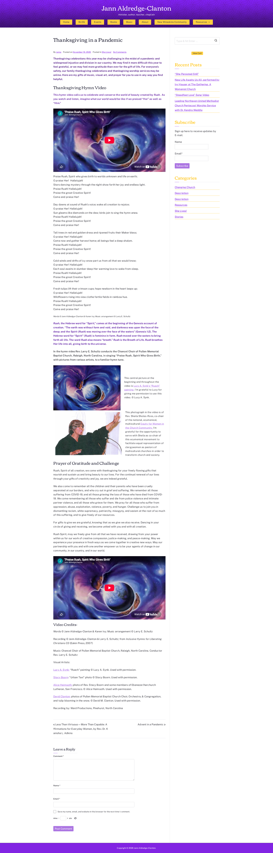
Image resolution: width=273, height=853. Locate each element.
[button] (208, 22)
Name (56, 785)
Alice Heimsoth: (62, 684)
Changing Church (185, 187)
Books (113, 22)
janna (58, 52)
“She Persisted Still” (187, 73)
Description (181, 193)
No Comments (119, 52)
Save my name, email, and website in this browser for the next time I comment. (94, 811)
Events (97, 22)
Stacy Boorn (60, 677)
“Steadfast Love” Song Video (192, 94)
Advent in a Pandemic (151, 724)
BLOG (81, 22)
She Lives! (106, 52)
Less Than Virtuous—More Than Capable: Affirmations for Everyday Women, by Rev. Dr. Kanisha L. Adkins (80, 728)
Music (129, 22)
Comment (58, 756)
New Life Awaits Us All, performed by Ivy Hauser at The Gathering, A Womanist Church (197, 84)
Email (56, 799)
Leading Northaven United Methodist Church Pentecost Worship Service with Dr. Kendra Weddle (197, 105)
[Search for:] (197, 41)
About (145, 22)
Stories (179, 216)
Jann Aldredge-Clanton (136, 8)
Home (66, 22)
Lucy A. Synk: (61, 669)
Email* (178, 153)
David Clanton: (62, 696)
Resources (201, 22)
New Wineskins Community (172, 22)
